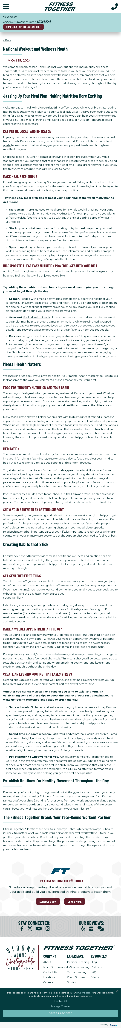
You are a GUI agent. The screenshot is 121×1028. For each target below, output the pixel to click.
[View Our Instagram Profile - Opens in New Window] (48, 928)
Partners (96, 967)
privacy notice (83, 992)
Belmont (11, 17)
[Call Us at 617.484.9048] (114, 6)
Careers (48, 982)
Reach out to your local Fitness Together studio (70, 837)
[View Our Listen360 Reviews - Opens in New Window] (100, 928)
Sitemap (96, 977)
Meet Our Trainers (54, 967)
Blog (94, 962)
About (47, 962)
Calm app (77, 494)
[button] (6, 6)
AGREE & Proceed (60, 1013)
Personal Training (78, 962)
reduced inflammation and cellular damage (83, 251)
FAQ (93, 972)
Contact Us (50, 972)
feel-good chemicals (47, 658)
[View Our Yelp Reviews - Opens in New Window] (83, 928)
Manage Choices (60, 1006)
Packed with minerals (36, 317)
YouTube (106, 502)
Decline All (60, 1001)
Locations (49, 977)
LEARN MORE (75, 901)
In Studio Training (78, 967)
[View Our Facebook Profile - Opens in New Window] (22, 928)
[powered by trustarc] (113, 1025)
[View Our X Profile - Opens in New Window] (30, 928)
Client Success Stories (76, 980)
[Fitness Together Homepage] (60, 6)
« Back (7, 40)
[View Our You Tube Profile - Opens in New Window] (39, 928)
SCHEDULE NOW (48, 901)
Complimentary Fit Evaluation (22, 26)
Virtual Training (76, 972)
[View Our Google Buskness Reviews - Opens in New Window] (91, 929)
